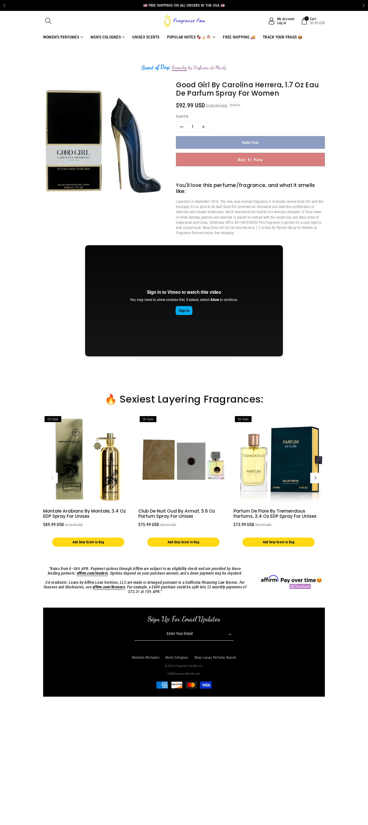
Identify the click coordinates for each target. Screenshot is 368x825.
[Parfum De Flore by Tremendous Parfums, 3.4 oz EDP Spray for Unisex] (278, 460)
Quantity (182, 116)
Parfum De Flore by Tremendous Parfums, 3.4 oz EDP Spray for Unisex (275, 513)
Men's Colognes (176, 658)
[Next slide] (364, 5)
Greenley (179, 67)
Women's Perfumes (145, 658)
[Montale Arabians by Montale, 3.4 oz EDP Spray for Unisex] (88, 460)
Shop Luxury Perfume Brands (215, 658)
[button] (48, 21)
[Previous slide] (4, 5)
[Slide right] (315, 478)
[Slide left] (52, 478)
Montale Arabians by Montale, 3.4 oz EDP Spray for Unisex (84, 513)
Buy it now (250, 159)
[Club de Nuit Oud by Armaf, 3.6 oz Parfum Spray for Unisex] (183, 460)
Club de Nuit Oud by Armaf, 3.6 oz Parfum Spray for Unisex (176, 513)
